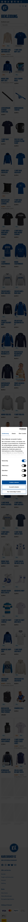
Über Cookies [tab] (22, 433)
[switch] (24, 466)
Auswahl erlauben (14, 487)
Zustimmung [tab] (5, 433)
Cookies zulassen (14, 482)
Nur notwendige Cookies (14, 491)
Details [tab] (14, 433)
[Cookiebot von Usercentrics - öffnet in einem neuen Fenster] (19, 429)
